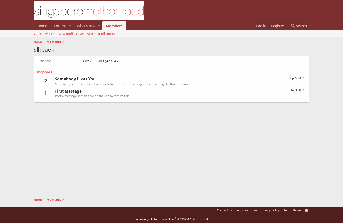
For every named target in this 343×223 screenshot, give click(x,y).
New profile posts (71, 33)
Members (114, 25)
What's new (86, 25)
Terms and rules (246, 210)
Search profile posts (101, 33)
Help (286, 210)
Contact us (224, 210)
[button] (70, 25)
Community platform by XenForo (172, 219)
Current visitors (44, 33)
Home (42, 25)
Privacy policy (270, 210)
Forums (60, 25)
